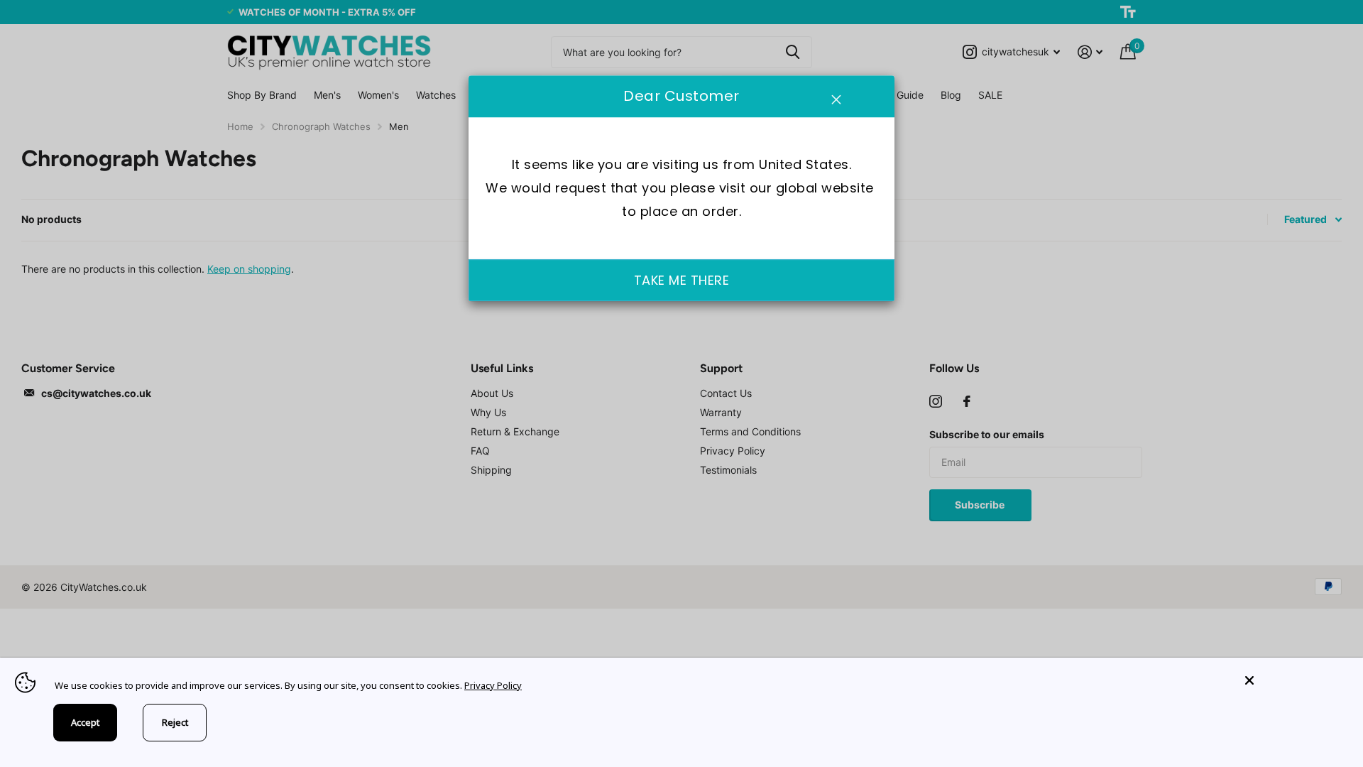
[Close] (1293, 681)
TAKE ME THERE (682, 280)
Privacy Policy (493, 685)
